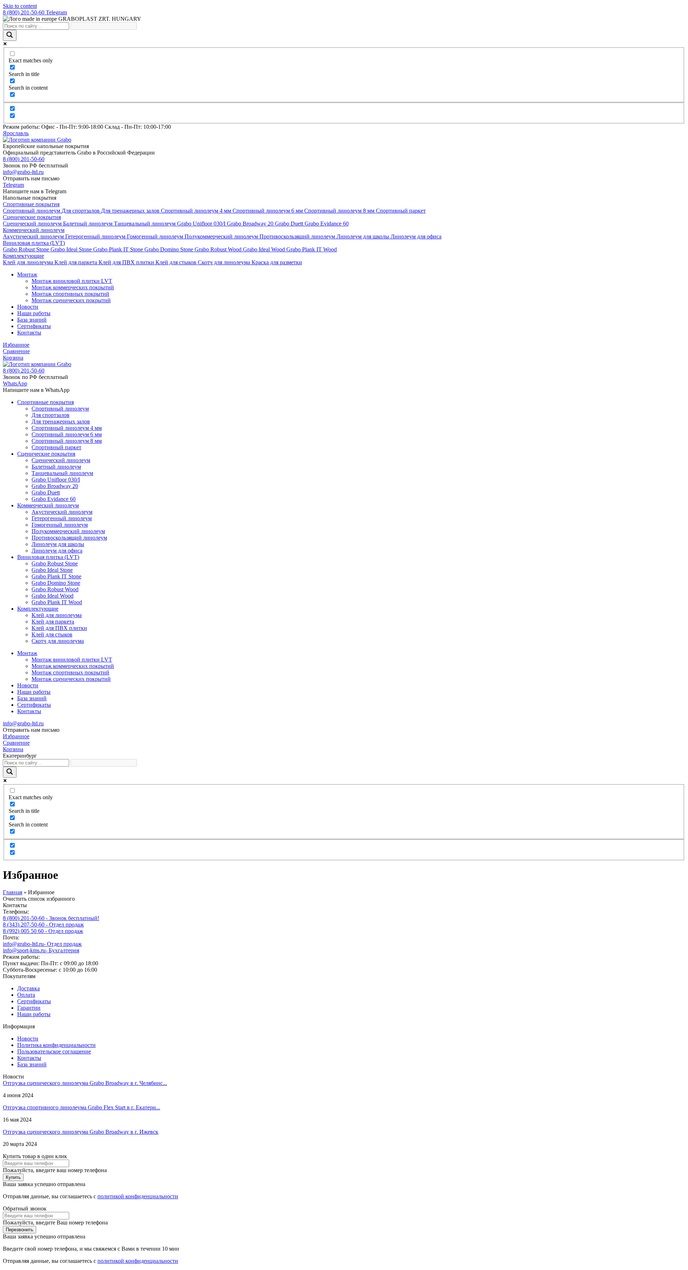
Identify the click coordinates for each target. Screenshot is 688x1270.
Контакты (29, 333)
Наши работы (34, 313)
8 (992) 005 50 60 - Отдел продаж (43, 931)
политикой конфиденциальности (137, 1196)
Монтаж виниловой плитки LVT (72, 281)
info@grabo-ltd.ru (23, 723)
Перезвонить (19, 1229)
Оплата (26, 995)
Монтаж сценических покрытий (71, 300)
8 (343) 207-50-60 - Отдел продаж (43, 924)
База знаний (32, 320)
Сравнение (16, 351)
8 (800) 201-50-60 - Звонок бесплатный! (51, 918)
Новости (27, 307)
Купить (13, 1177)
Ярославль (16, 133)
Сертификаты (34, 326)
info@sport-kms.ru (41, 950)
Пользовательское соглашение (54, 1051)
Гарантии (28, 1008)
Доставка (28, 988)
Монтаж (27, 274)
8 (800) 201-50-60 (24, 12)
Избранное (16, 345)
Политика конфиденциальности (56, 1045)
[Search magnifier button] (9, 35)
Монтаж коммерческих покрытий (73, 287)
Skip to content (20, 6)
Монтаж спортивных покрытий (70, 294)
